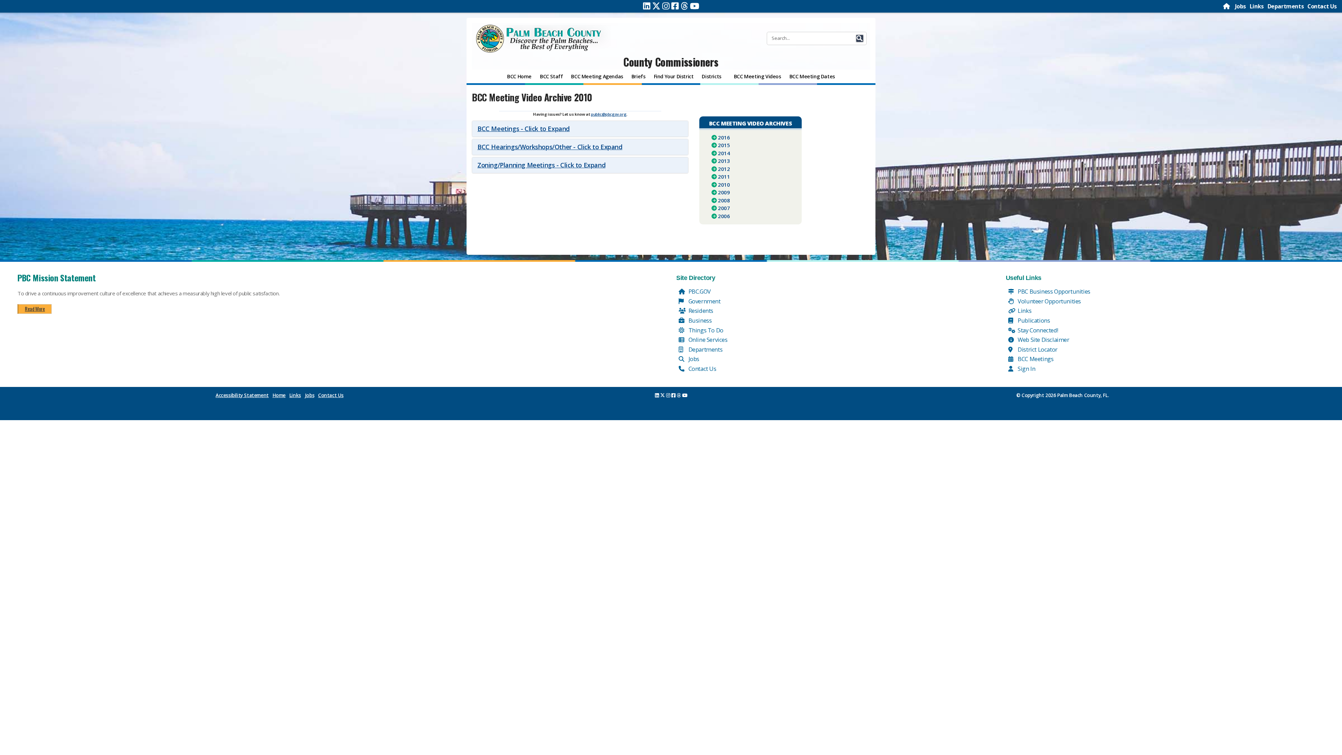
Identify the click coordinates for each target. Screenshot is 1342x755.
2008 (724, 200)
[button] (860, 38)
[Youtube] (694, 6)
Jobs (1240, 6)
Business (699, 320)
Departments (1286, 6)
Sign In (1026, 369)
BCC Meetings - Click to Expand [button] (523, 128)
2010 (724, 184)
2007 (724, 207)
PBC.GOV (699, 291)
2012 (724, 168)
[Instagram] (666, 6)
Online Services (707, 340)
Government (704, 301)
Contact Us (1322, 6)
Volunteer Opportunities (1049, 301)
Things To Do (705, 330)
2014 (724, 153)
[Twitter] (656, 6)
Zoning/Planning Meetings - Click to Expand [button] (541, 165)
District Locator (1037, 349)
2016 (724, 137)
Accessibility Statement (242, 395)
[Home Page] (1227, 6)
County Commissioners (670, 62)
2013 (724, 160)
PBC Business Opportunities (1053, 291)
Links (1257, 6)
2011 (724, 176)
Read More (35, 308)
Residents (700, 311)
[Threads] (684, 6)
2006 (724, 216)
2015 (724, 145)
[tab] (580, 129)
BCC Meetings (1035, 359)
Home (279, 395)
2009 (724, 192)
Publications (1033, 320)
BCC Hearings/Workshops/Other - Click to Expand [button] (549, 147)
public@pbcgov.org (608, 114)
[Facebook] (675, 6)
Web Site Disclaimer (1043, 340)
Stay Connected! (1037, 330)
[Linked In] (646, 6)
